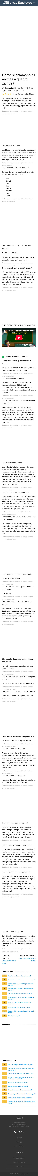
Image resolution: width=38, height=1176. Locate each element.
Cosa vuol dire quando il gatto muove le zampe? (21, 998)
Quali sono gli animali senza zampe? (20, 993)
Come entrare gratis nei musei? (18, 1086)
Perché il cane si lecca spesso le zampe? (21, 980)
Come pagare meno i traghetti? (18, 1082)
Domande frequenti (19, 1158)
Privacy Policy (19, 1166)
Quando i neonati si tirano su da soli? (20, 1090)
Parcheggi (19, 1137)
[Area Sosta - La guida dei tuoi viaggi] (19, 4)
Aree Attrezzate (19, 1146)
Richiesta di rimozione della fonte (12, 111)
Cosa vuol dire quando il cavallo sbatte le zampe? (21, 1011)
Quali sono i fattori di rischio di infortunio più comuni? (21, 1069)
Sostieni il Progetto (19, 1162)
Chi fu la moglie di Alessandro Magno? (20, 1064)
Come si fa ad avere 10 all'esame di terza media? (21, 1102)
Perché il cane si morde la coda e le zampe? (19, 1003)
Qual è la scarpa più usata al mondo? (20, 1098)
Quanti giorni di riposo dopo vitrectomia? (21, 1073)
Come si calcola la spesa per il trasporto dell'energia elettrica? (21, 1078)
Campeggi (19, 1142)
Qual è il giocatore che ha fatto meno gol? (21, 1094)
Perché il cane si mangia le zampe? (19, 1007)
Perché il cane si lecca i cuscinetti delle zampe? (20, 989)
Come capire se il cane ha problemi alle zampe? (21, 984)
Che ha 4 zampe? (14, 1016)
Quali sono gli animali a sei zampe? (19, 976)
